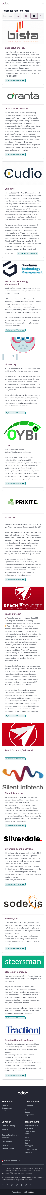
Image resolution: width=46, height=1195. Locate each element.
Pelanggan (29, 1146)
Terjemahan (29, 1115)
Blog (26, 1143)
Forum (4, 1111)
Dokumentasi (7, 1108)
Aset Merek (29, 1128)
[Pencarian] (18, 16)
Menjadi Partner (8, 1148)
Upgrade (5, 1132)
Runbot (27, 1112)
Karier (27, 1134)
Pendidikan (6, 1138)
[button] (42, 3)
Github (27, 1109)
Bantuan (5, 1130)
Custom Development (10, 1135)
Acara (27, 1138)
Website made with (20, 1192)
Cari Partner (6, 1146)
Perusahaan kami (31, 1126)
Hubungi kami (30, 1131)
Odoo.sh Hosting (8, 1126)
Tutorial (5, 1105)
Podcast (28, 1140)
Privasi (34, 1150)
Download (29, 1105)
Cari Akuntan (7, 1142)
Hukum (27, 1150)
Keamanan (29, 1152)
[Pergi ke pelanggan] (23, 32)
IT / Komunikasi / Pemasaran (15, 80)
